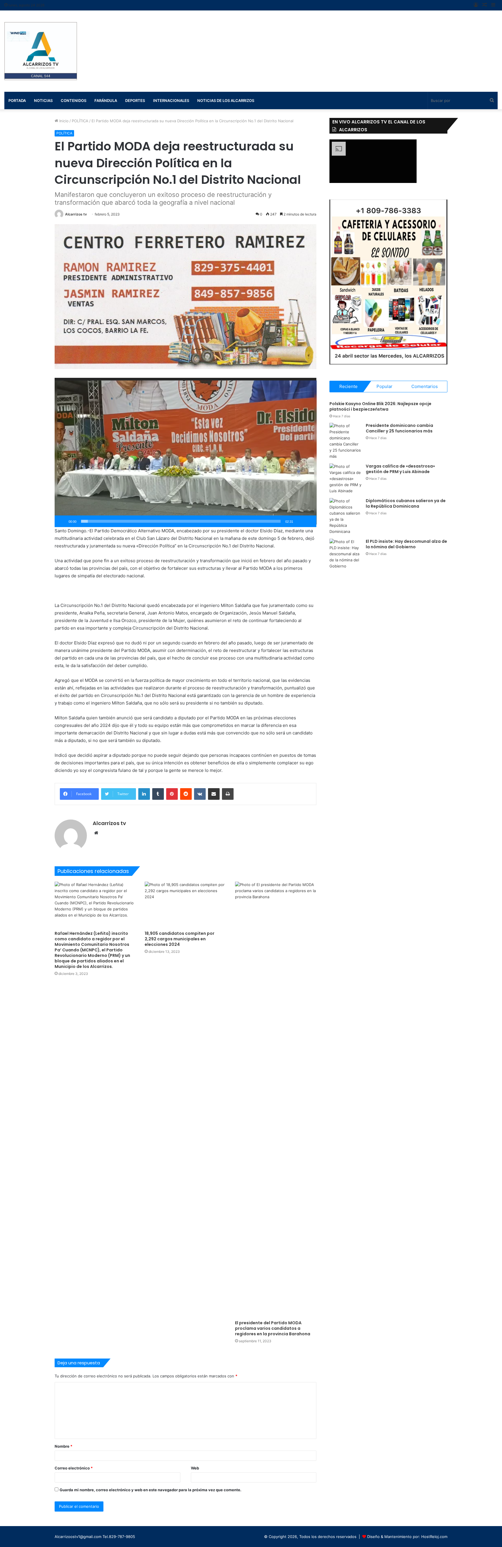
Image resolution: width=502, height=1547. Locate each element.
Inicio (63, 120)
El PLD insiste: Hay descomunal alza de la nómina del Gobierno (406, 544)
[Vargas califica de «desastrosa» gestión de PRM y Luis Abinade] (345, 478)
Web (195, 1468)
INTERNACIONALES (171, 100)
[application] (186, 452)
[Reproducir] (62, 521)
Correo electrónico (74, 1468)
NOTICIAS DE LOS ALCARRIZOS (225, 100)
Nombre (63, 1446)
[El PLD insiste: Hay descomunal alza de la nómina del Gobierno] (345, 554)
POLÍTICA (80, 120)
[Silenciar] (299, 521)
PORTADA (17, 100)
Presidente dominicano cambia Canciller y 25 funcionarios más (399, 428)
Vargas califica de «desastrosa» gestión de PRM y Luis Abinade (400, 469)
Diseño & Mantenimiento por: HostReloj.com (407, 1536)
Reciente (348, 386)
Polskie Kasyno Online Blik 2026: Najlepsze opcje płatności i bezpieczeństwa (380, 406)
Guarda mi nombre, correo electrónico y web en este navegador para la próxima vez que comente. (150, 1489)
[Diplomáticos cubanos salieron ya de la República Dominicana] (345, 516)
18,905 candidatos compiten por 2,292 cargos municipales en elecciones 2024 (179, 938)
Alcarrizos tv (76, 214)
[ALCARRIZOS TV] (40, 51)
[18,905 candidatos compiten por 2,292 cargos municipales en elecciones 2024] (185, 905)
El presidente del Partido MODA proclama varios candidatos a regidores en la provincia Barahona (272, 1328)
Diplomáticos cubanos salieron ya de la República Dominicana (406, 503)
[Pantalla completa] (309, 521)
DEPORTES (135, 100)
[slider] (181, 521)
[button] (185, 452)
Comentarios (424, 386)
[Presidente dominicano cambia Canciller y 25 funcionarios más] (345, 441)
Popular (384, 386)
